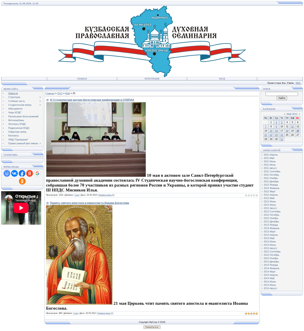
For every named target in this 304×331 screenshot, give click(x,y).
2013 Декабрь (271, 261)
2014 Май (269, 278)
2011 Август (270, 168)
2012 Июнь (270, 201)
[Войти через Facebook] (22, 173)
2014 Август (270, 288)
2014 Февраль (272, 268)
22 (271, 135)
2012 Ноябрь (271, 218)
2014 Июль (270, 285)
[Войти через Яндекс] (29, 173)
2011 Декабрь (271, 181)
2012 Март (270, 191)
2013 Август (270, 248)
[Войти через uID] (7, 173)
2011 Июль (270, 164)
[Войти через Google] (37, 173)
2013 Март (270, 231)
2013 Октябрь (271, 255)
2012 (60, 93)
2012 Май (269, 198)
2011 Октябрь (271, 174)
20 (297, 130)
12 (292, 126)
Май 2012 (292, 114)
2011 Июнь (270, 161)
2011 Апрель (271, 154)
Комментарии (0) (106, 195)
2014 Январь (271, 265)
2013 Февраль (272, 228)
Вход (222, 79)
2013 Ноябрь (271, 258)
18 (287, 130)
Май (67, 93)
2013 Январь (271, 224)
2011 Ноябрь (271, 178)
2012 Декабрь (271, 221)
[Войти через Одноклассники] (22, 181)
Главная (82, 79)
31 (281, 139)
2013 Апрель (271, 235)
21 (265, 135)
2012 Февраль (272, 188)
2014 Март (270, 271)
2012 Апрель (271, 194)
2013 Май (269, 238)
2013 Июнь (270, 241)
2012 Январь (271, 184)
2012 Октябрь (271, 214)
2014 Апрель (271, 275)
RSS (298, 83)
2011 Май (269, 158)
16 (276, 130)
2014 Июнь (270, 281)
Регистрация (152, 79)
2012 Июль (270, 204)
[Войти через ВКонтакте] (14, 173)
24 (281, 135)
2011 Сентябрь (272, 171)
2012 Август (270, 208)
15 (271, 130)
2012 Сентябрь (272, 211)
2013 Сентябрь (272, 251)
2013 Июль (270, 245)
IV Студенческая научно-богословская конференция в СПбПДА (92, 100)
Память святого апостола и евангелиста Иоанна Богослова (89, 203)
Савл (76, 195)
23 (276, 135)
